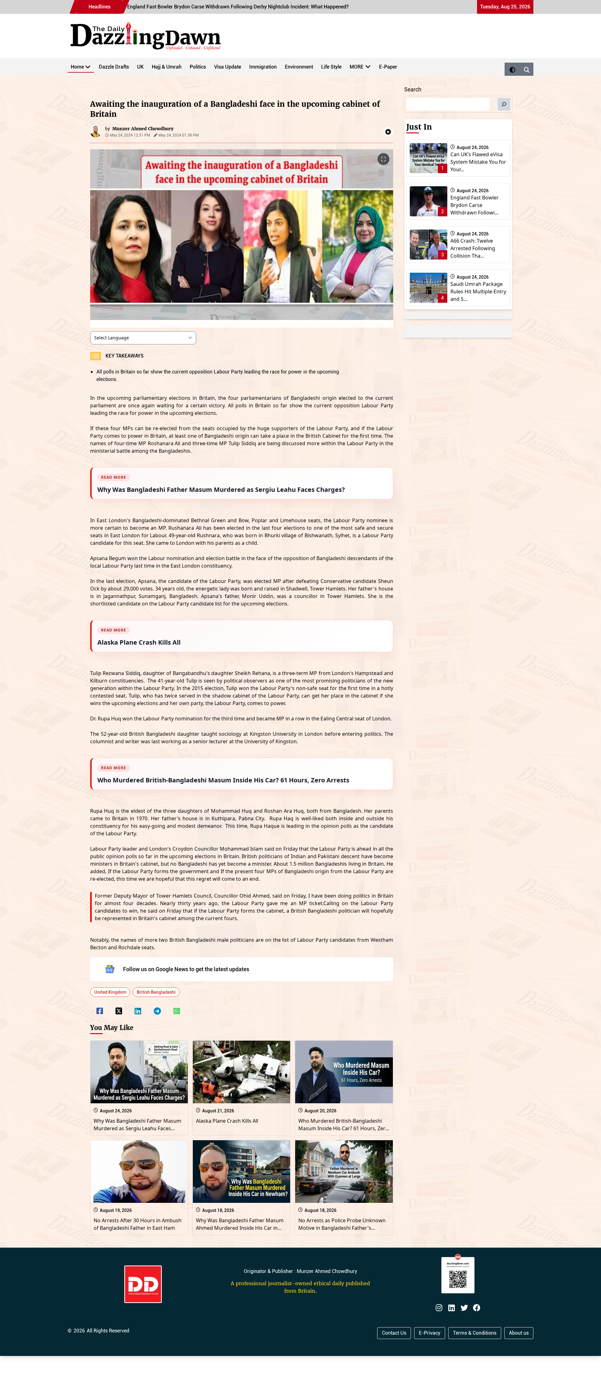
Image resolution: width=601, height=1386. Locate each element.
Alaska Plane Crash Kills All (227, 1120)
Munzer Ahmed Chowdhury (142, 128)
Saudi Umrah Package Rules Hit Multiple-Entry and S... (478, 291)
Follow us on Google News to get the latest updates (186, 969)
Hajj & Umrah (167, 67)
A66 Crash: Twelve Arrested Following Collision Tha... (472, 248)
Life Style (331, 67)
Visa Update (227, 67)
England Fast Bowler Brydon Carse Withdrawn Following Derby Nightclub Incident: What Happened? (169, 7)
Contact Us (394, 1333)
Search (412, 89)
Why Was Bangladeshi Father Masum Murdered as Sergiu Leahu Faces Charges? (137, 1128)
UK (140, 67)
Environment (299, 67)
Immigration (263, 67)
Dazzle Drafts (114, 67)
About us (519, 1333)
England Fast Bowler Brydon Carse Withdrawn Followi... (474, 205)
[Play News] (388, 132)
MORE (356, 67)
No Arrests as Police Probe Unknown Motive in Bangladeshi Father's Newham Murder (342, 1228)
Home (77, 67)
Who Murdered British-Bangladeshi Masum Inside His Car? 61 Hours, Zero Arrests (343, 1128)
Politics (198, 67)
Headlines (99, 7)
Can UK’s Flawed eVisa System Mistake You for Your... (478, 162)
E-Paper (388, 67)
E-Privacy (429, 1333)
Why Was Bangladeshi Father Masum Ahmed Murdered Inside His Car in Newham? (240, 1228)
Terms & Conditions (474, 1333)
